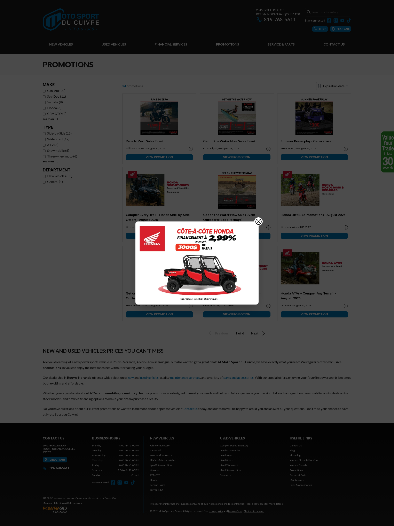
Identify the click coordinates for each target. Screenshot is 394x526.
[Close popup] (258, 221)
